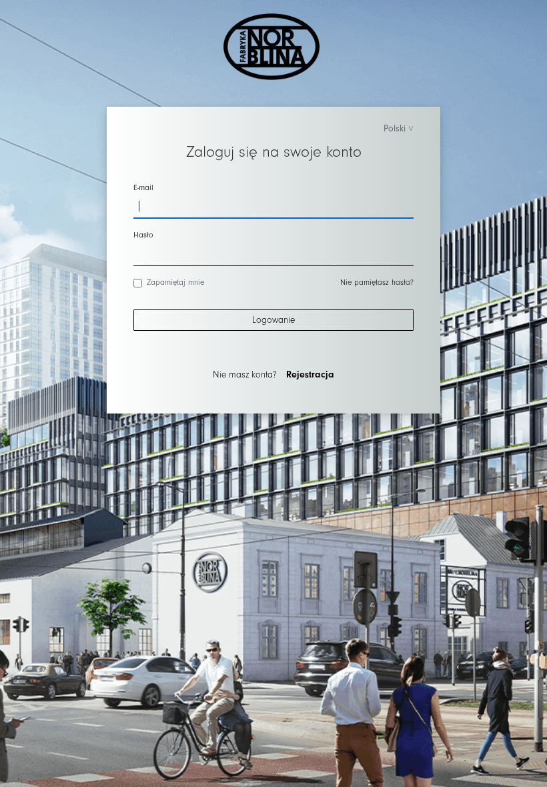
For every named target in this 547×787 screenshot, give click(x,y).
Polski (395, 128)
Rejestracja (310, 374)
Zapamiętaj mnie (175, 282)
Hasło (143, 235)
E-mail (143, 187)
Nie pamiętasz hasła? (377, 282)
